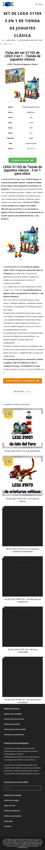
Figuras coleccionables (13, 714)
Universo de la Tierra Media (15, 729)
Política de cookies (11, 800)
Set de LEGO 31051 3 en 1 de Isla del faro (22, 451)
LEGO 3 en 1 (8, 44)
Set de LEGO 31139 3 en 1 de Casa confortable (22, 650)
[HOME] (3, 40)
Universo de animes (12, 724)
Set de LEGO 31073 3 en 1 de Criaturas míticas (22, 499)
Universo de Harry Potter (14, 719)
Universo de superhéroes (14, 734)
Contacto (7, 826)
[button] (3, 241)
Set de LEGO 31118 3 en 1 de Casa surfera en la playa (22, 700)
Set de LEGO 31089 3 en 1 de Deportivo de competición (22, 600)
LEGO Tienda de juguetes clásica (22, 64)
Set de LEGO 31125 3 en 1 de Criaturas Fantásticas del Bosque (22, 550)
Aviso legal (8, 821)
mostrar (28, 391)
